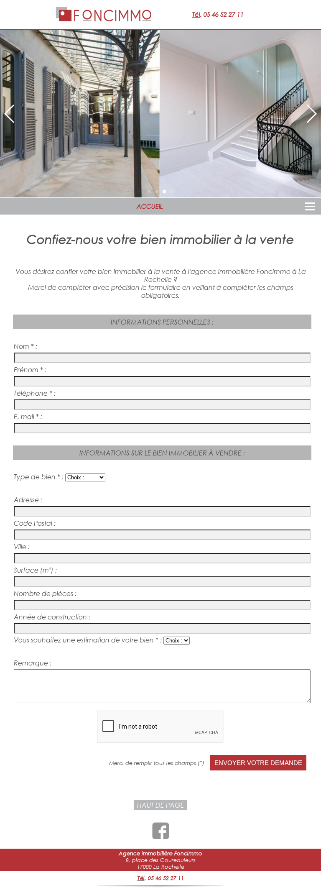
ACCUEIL (150, 206)
